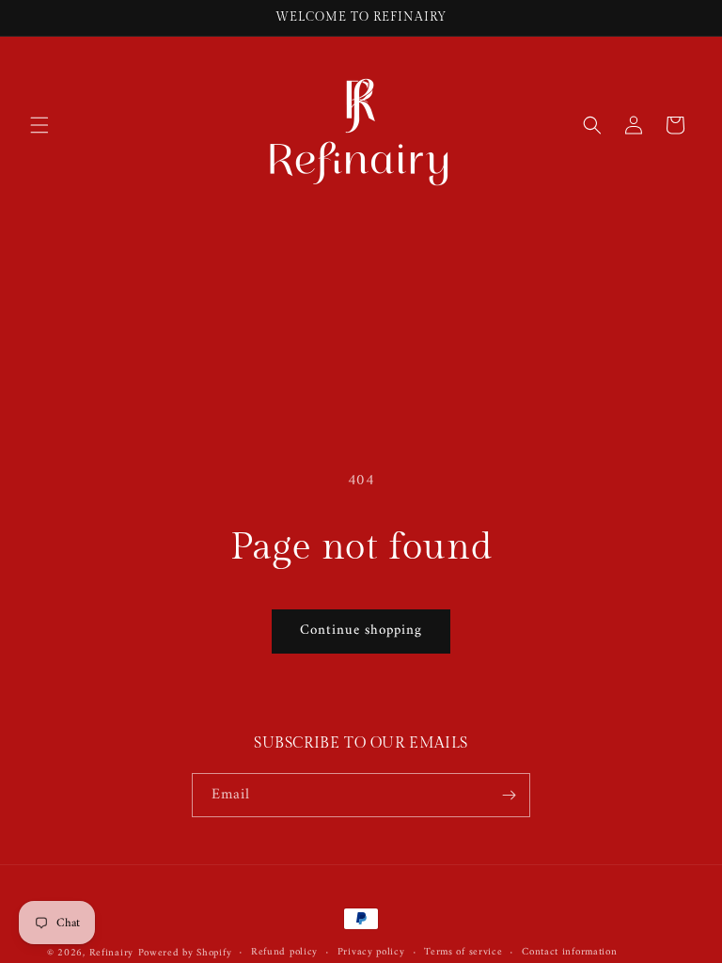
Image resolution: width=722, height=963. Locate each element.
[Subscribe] (508, 795)
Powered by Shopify (185, 953)
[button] (39, 125)
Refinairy (111, 953)
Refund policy (284, 952)
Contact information (569, 952)
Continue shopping (361, 630)
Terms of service (463, 952)
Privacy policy (371, 952)
